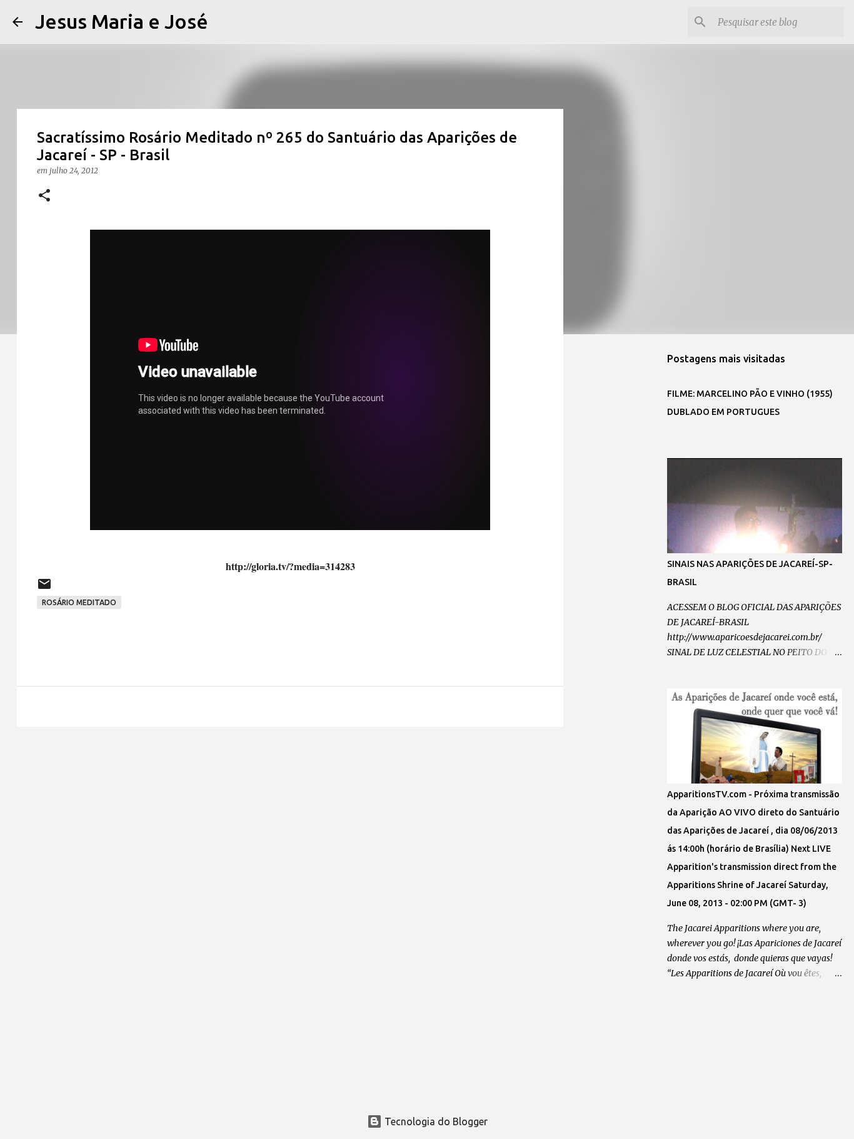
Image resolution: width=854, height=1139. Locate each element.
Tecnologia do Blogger (435, 1121)
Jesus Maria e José (121, 21)
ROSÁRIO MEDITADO (79, 602)
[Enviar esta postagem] (44, 589)
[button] (44, 196)
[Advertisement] (290, 833)
